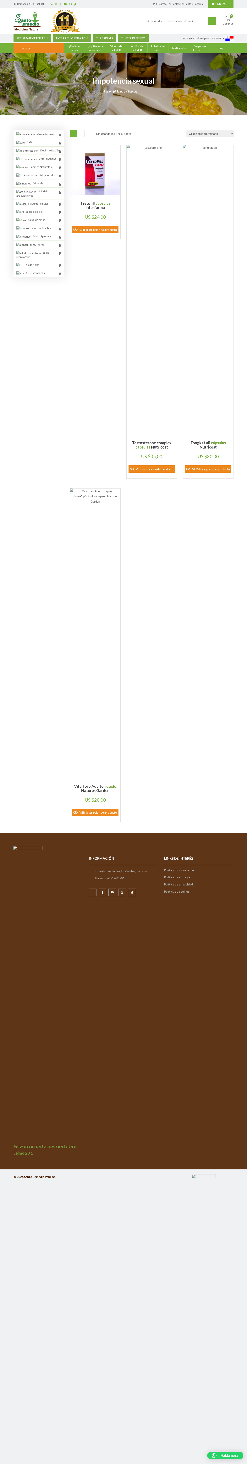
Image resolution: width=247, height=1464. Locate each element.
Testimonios (178, 48)
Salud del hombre (127, 91)
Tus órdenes (104, 38)
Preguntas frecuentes (199, 48)
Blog (220, 48)
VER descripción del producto (98, 229)
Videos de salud (116, 48)
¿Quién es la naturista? (95, 48)
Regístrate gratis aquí (32, 38)
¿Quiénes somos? (74, 48)
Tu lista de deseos (133, 38)
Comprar (25, 48)
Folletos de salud (158, 48)
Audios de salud (137, 48)
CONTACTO (222, 3)
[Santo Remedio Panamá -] (27, 20)
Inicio (107, 91)
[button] (225, 1455)
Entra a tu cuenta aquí (72, 38)
